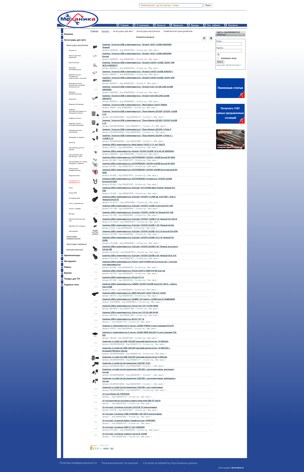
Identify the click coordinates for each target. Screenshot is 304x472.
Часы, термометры (76, 203)
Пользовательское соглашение (119, 463)
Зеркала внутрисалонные (75, 93)
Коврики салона (75, 118)
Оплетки (72, 142)
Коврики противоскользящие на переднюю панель (77, 111)
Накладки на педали (76, 137)
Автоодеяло (73, 231)
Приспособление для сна (77, 220)
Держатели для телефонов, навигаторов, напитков (77, 76)
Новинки (68, 34)
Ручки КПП (73, 193)
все (112, 448)
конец (106, 448)
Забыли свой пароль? (228, 65)
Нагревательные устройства (75, 131)
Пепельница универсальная (74, 169)
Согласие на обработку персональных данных (170, 463)
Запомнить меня (228, 58)
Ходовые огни (71, 284)
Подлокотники (74, 175)
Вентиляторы (74, 62)
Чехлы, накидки (75, 208)
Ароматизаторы (72, 255)
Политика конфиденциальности (78, 463)
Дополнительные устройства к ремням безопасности (77, 85)
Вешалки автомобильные (75, 68)
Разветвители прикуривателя (74, 181)
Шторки (72, 214)
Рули (71, 188)
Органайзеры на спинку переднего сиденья (78, 162)
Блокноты (72, 50)
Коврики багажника (76, 104)
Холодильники (74, 198)
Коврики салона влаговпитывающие (76, 124)
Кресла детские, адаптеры (75, 56)
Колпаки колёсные (74, 250)
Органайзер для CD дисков (76, 148)
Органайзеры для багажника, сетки (75, 155)
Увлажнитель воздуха (77, 226)
